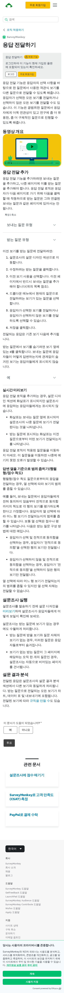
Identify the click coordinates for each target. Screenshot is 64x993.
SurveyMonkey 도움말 (17, 888)
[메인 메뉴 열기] (55, 5)
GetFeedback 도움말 (16, 892)
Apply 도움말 (12, 912)
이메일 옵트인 (12, 937)
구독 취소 (10, 929)
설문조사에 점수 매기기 (27, 775)
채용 (7, 871)
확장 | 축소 (10, 214)
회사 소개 (10, 867)
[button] (32, 225)
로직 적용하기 (15, 30)
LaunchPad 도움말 (15, 896)
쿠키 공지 (32, 965)
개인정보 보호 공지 (16, 965)
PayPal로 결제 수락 (24, 814)
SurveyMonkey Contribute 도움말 (23, 904)
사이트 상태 (11, 925)
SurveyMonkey (13, 863)
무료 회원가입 (38, 5)
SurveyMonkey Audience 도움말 (22, 900)
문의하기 (10, 933)
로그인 (11, 74)
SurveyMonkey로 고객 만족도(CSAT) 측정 (32, 797)
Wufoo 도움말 (12, 908)
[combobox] (15, 848)
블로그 (9, 875)
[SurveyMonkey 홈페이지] (8, 5)
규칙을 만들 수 (40, 701)
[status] (32, 66)
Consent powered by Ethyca (45, 988)
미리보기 (9, 611)
